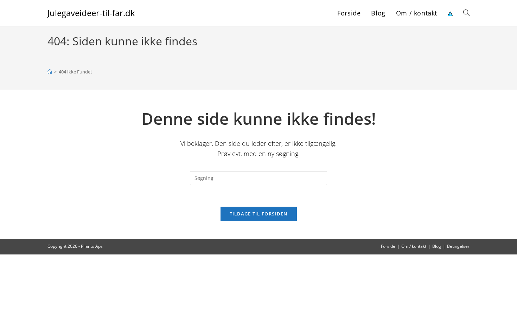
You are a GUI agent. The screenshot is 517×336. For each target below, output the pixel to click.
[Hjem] (49, 72)
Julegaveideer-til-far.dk (91, 13)
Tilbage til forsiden (259, 214)
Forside (388, 246)
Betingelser (458, 246)
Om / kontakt (413, 246)
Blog (436, 246)
